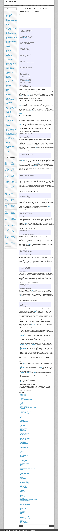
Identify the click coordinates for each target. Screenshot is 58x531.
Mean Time (22, 472)
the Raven (25, 37)
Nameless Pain (23, 521)
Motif (11, 211)
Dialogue (12, 183)
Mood (6, 211)
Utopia (12, 244)
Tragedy (12, 242)
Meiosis (12, 207)
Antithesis (12, 169)
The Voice (22, 403)
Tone (5, 242)
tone (36, 147)
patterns (31, 110)
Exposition (12, 192)
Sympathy (22, 429)
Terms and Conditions (32, 530)
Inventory (7, 106)
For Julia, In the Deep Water (25, 438)
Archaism (12, 171)
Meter (21, 381)
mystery (33, 290)
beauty (20, 124)
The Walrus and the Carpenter (25, 415)
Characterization (7, 177)
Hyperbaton (13, 199)
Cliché (12, 177)
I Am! (21, 426)
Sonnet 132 (22, 512)
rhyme (50, 363)
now (37, 311)
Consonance (28, 372)
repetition (34, 372)
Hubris (6, 199)
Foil (11, 194)
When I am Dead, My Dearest (25, 481)
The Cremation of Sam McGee (11, 41)
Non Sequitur (13, 213)
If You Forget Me (9, 115)
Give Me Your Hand (23, 494)
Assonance (22, 372)
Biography (12, 174)
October (21, 495)
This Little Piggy (23, 409)
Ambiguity (12, 163)
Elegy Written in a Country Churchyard (27, 422)
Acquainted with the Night (25, 400)
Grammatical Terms (14, 5)
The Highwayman (23, 412)
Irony (11, 204)
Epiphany (6, 188)
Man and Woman (23, 437)
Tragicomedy (7, 243)
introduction (25, 240)
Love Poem (22, 456)
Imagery (6, 201)
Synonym (12, 238)
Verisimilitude (7, 245)
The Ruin (22, 470)
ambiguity (20, 113)
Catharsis (12, 176)
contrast (25, 223)
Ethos (12, 189)
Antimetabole (7, 169)
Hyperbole (6, 200)
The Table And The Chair (24, 473)
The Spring (22, 451)
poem (40, 91)
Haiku (12, 196)
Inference (6, 202)
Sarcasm (12, 231)
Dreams (21, 477)
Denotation (6, 182)
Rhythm (6, 231)
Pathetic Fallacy (13, 219)
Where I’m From (23, 490)
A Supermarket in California (11, 56)
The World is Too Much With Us (26, 399)
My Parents (22, 404)
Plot (5, 223)
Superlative (7, 236)
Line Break (12, 206)
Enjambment (22, 367)
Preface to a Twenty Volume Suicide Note (27, 468)
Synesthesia (7, 238)
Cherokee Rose (23, 461)
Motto (6, 212)
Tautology (12, 239)
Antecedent (13, 168)
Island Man (8, 125)
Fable (6, 193)
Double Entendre (7, 187)
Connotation (7, 181)
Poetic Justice (13, 224)
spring (48, 239)
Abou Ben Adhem (23, 428)
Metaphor (22, 344)
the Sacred (27, 80)
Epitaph (12, 188)
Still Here (22, 469)
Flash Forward (7, 194)
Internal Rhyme (7, 204)
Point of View (7, 225)
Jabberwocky (22, 408)
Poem (6, 224)
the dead (35, 165)
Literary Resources (43, 5)
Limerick (6, 206)
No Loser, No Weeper (24, 455)
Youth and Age (23, 478)
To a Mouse (22, 417)
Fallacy (12, 193)
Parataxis (12, 218)
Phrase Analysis (31, 5)
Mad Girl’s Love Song (24, 508)
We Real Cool (22, 435)
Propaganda (7, 226)
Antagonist (6, 168)
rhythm (45, 360)
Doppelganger (13, 186)
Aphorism (6, 170)
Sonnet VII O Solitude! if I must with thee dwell (28, 499)
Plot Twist (12, 223)
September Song (23, 486)
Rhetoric (6, 230)
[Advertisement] (36, 22)
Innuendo (12, 202)
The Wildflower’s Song (24, 516)
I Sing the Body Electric (24, 522)
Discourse (6, 186)
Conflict (12, 180)
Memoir (6, 208)
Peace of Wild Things (24, 457)
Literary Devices (10, 1)
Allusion (6, 163)
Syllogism (12, 236)
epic (34, 317)
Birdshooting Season (24, 443)
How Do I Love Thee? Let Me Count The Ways (28, 407)
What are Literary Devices (37, 5)
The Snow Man (23, 425)
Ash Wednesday (23, 394)
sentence (41, 367)
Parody (6, 219)
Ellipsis (12, 187)
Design (21, 513)
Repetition (12, 229)
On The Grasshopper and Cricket (26, 518)
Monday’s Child (23, 485)
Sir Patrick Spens (23, 460)
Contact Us (22, 530)
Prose (12, 226)
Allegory (6, 162)
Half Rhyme (7, 198)
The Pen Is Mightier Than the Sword (26, 496)
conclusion (45, 349)
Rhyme (12, 230)
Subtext (12, 235)
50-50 (21, 416)
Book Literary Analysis (25, 5)
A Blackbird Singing (24, 447)
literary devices (33, 324)
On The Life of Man (23, 434)
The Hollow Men (23, 395)
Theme (6, 241)
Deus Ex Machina (14, 182)
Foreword (12, 195)
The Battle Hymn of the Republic (26, 424)
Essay (6, 189)
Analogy (6, 165)
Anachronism (7, 164)
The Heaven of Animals (24, 439)
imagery (30, 94)
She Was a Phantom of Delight (25, 483)
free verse (27, 364)
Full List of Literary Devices (7, 5)
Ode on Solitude (9, 102)
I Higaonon (8, 91)
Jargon (6, 205)
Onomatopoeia (13, 214)
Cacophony (7, 175)
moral (28, 95)
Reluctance (22, 446)
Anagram (12, 164)
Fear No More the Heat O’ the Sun (26, 505)
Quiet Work (22, 459)
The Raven (22, 398)
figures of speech (34, 344)
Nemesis (6, 213)
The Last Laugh (23, 474)
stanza (21, 159)
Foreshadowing (23, 348)
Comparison (7, 180)
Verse (23, 363)
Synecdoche (13, 237)
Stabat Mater (22, 503)
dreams (32, 164)
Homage (12, 198)
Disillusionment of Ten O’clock (26, 504)
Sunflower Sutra (23, 430)
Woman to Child (23, 442)
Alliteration (12, 162)
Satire (6, 232)
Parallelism (6, 218)
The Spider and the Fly (10, 130)
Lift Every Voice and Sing (25, 413)
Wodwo (21, 448)
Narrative (12, 212)
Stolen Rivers (22, 452)
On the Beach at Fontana (24, 482)
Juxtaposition (13, 205)
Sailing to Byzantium (24, 421)
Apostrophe (7, 171)
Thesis (12, 241)
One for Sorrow (23, 507)
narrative (47, 94)
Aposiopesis (13, 170)
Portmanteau (13, 225)
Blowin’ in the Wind (23, 491)
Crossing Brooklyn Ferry (24, 433)
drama (28, 275)
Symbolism (22, 335)
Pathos (6, 220)
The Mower (22, 420)
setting (22, 160)
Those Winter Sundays (10, 27)
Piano (21, 450)
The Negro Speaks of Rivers (25, 411)
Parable (6, 217)
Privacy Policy (26, 530)
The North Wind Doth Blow (25, 500)
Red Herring (7, 229)
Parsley (21, 520)
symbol (20, 295)
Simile (27, 344)
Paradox (12, 217)
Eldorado (22, 514)
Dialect (6, 183)
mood (22, 95)
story (40, 308)
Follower (22, 464)
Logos (6, 207)
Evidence (6, 192)
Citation (48, 5)
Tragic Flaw (13, 243)
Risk (21, 509)
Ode (5, 214)
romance (48, 206)
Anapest (12, 165)
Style (5, 235)
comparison (30, 244)
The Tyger (22, 402)
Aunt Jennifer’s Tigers (24, 487)
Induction (12, 201)
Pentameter (13, 220)
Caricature (6, 176)
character (20, 105)
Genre (6, 196)
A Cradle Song (8, 141)
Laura (21, 465)
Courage (22, 517)
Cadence (12, 175)
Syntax (6, 239)
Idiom (12, 200)
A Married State (23, 444)
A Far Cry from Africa (24, 492)
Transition (6, 244)
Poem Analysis (19, 5)
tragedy (35, 311)
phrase (51, 161)
